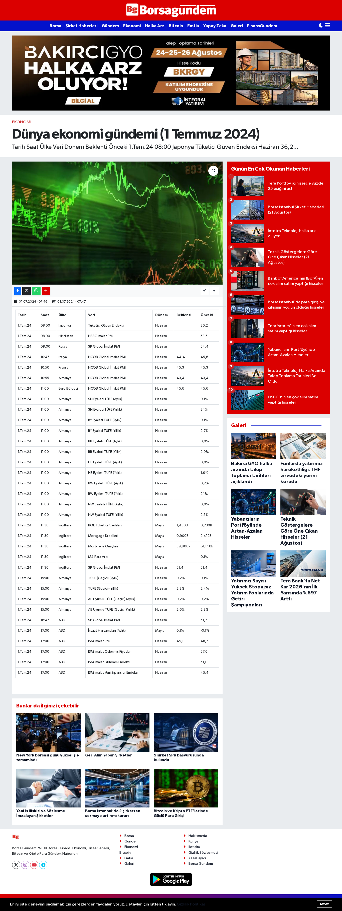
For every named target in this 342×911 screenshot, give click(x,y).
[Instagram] (25, 865)
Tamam (324, 903)
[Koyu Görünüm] (321, 26)
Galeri (237, 26)
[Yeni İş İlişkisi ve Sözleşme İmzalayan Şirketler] (48, 788)
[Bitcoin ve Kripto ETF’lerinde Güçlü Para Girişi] (186, 788)
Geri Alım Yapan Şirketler (108, 755)
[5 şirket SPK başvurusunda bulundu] (186, 732)
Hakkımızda (198, 836)
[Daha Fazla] (46, 291)
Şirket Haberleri (81, 26)
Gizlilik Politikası (192, 904)
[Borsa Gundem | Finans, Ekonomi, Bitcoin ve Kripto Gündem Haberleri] (171, 10)
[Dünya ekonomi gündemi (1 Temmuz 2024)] (117, 223)
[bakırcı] (171, 73)
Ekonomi (132, 26)
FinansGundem (262, 26)
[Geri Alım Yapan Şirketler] (117, 732)
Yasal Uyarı (197, 858)
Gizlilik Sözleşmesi (203, 852)
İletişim (194, 847)
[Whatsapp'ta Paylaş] (36, 291)
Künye (194, 841)
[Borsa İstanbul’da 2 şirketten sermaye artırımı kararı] (117, 788)
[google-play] (171, 879)
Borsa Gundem (201, 863)
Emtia (193, 26)
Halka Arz (154, 26)
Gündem (110, 26)
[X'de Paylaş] (26, 291)
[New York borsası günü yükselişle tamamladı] (48, 732)
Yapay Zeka (214, 26)
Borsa (55, 26)
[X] (16, 865)
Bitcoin (176, 26)
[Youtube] (34, 865)
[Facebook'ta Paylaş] (17, 291)
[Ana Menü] (327, 26)
